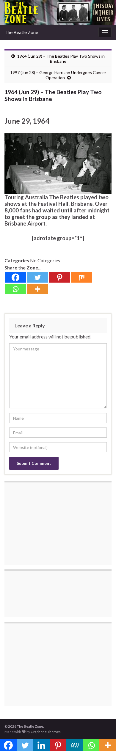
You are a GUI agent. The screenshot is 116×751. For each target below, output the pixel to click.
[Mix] (81, 277)
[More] (37, 289)
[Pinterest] (59, 277)
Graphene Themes (46, 731)
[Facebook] (15, 277)
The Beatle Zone (21, 32)
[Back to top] (102, 737)
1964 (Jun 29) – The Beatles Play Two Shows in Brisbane (61, 58)
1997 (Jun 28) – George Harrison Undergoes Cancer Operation (58, 75)
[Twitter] (37, 277)
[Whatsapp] (15, 289)
